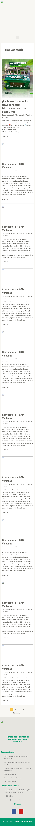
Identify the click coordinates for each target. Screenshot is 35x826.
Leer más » (5, 136)
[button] (17, 37)
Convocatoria (20, 115)
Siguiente (17, 713)
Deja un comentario (8, 115)
